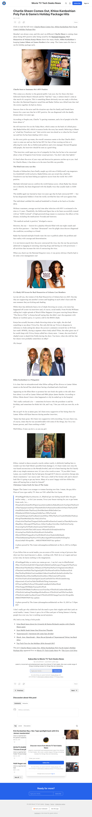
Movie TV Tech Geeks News (47, 650)
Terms (52, 804)
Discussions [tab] (27, 726)
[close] (63, 737)
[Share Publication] (70, 3)
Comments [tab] (17, 703)
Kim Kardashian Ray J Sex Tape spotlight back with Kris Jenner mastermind (36, 732)
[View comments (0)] (19, 22)
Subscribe (77, 3)
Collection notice (60, 804)
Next (73, 690)
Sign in (86, 3)
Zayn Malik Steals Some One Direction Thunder (35, 630)
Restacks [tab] (25, 703)
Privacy (47, 804)
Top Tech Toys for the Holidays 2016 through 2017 (36, 643)
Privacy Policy (59, 768)
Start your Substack (41, 809)
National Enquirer (58, 37)
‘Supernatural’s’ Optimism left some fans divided (35, 633)
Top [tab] (15, 726)
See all (17, 777)
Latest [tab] (20, 726)
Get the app (54, 809)
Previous (20, 690)
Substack (37, 813)
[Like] (15, 22)
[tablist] (21, 703)
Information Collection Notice (45, 768)
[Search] (66, 3)
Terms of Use (54, 767)
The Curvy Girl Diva (69, 650)
